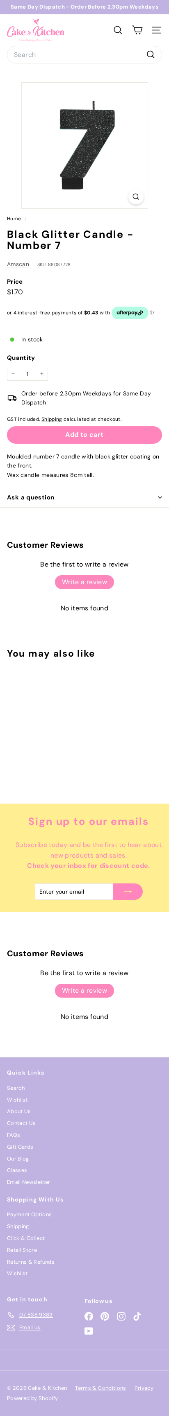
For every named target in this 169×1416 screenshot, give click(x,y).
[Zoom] (136, 196)
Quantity (21, 358)
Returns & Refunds (31, 1261)
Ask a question (30, 497)
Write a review (84, 582)
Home (15, 218)
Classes (17, 1170)
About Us (19, 1111)
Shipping (51, 419)
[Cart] (137, 30)
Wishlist (17, 1099)
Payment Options (29, 1214)
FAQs (13, 1134)
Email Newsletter (28, 1182)
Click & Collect (26, 1238)
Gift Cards (20, 1146)
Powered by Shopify (32, 1398)
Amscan (18, 264)
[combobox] (84, 55)
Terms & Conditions (100, 1387)
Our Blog (18, 1158)
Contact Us (21, 1123)
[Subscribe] (128, 891)
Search (16, 1087)
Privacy (144, 1387)
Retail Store (22, 1250)
